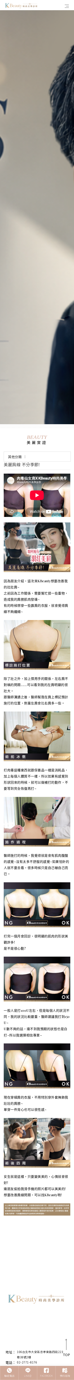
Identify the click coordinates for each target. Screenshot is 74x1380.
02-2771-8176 (27, 1362)
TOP (66, 1354)
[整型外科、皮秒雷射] (36, 1299)
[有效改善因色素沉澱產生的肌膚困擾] (37, 217)
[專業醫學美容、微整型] (21, 5)
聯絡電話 (9, 1375)
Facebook (46, 1375)
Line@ (28, 1375)
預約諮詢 (65, 1375)
